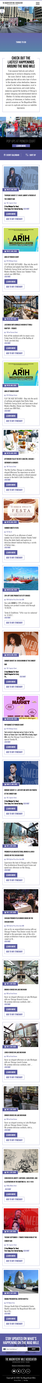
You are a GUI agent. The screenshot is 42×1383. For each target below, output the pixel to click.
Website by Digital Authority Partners (21, 1366)
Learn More (21, 146)
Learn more (11, 214)
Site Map (26, 1380)
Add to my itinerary (14, 219)
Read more (26, 209)
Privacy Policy (17, 1380)
